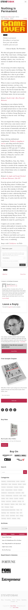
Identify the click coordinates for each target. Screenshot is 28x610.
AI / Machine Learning (11, 481)
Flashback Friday (9, 495)
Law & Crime (8, 501)
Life (2, 18)
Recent (5, 534)
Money (20, 504)
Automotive (23, 481)
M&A (2, 504)
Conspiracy (16, 487)
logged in (10, 307)
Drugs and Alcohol (9, 489)
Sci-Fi (21, 512)
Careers (24, 484)
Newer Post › (23, 274)
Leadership (14, 501)
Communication (10, 487)
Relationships (12, 512)
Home (7, 498)
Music (24, 504)
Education (20, 489)
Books (10, 484)
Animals (17, 481)
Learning (19, 501)
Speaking (24, 600)
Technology (3, 518)
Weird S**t (9, 518)
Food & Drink (15, 495)
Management (7, 504)
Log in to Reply (5, 298)
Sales (18, 512)
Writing (18, 518)
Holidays (3, 498)
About (13, 600)
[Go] (25, 472)
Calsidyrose (12, 243)
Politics (18, 509)
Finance (2, 495)
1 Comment (25, 18)
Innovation (16, 498)
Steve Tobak (8, 16)
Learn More (22, 341)
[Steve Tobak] (7, 1)
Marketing (12, 504)
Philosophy (6, 18)
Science (2, 515)
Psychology (3, 512)
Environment (18, 492)
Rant (8, 512)
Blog (2, 600)
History (24, 495)
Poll (21, 509)
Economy (15, 489)
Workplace (14, 518)
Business (19, 484)
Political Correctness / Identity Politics (8, 509)
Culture (2, 489)
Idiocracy (11, 498)
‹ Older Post (4, 274)
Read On (4, 445)
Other (2, 507)
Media (17, 504)
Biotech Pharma (4, 484)
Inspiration (21, 498)
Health (21, 495)
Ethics (23, 492)
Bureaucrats (14, 484)
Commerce (3, 487)
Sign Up (22, 264)
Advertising (3, 481)
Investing (3, 501)
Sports (17, 515)
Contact (13, 601)
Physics (11, 18)
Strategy (21, 515)
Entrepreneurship (11, 492)
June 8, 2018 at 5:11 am (12, 285)
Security (7, 515)
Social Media (12, 515)
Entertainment (4, 492)
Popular (13, 534)
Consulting (22, 487)
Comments (21, 534)
